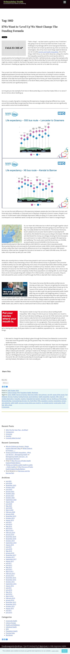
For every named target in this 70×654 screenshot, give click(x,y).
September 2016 (11, 584)
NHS (18, 392)
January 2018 (10, 553)
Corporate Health (11, 621)
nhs (28, 401)
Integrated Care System (33, 399)
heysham (52, 397)
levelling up (55, 399)
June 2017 (9, 565)
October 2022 (10, 494)
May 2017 (9, 567)
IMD (57, 397)
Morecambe (62, 399)
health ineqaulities (44, 397)
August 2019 (10, 520)
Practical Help (10, 633)
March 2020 (9, 510)
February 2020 (10, 512)
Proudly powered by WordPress (12, 646)
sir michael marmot (47, 403)
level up (49, 399)
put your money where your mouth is (30, 403)
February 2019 (10, 533)
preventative (57, 401)
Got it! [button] (64, 651)
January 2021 (10, 496)
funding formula (23, 397)
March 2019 (9, 530)
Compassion (10, 432)
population (44, 401)
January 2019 (10, 535)
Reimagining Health (13, 1)
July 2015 (8, 610)
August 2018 (10, 545)
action (9, 394)
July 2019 (8, 522)
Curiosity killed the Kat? (13, 438)
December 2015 (11, 602)
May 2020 (9, 506)
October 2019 (10, 518)
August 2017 (10, 561)
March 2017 (9, 571)
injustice (23, 399)
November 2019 (11, 516)
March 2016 (9, 596)
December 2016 (11, 578)
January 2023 (10, 491)
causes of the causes (59, 394)
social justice (57, 403)
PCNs (39, 401)
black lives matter (33, 394)
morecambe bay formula (19, 401)
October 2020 (10, 498)
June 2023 (9, 489)
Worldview (35, 392)
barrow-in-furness (21, 394)
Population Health (25, 392)
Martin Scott (44, 646)
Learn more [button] (55, 651)
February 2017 (10, 574)
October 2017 (10, 557)
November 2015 (11, 604)
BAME (14, 394)
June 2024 (9, 483)
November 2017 (11, 555)
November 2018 (11, 539)
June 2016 (9, 590)
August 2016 (10, 586)
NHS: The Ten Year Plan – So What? (17, 430)
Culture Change (12, 392)
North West (33, 401)
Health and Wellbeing (13, 625)
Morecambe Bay (6, 401)
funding (15, 397)
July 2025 (8, 481)
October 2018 (10, 541)
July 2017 (8, 563)
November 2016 (11, 580)
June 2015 (9, 612)
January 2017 (10, 576)
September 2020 (11, 500)
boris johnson (43, 394)
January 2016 (10, 600)
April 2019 (9, 528)
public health (14, 403)
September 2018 (11, 543)
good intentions (33, 397)
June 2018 (9, 549)
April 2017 (9, 569)
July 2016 (8, 588)
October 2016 (10, 582)
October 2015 (10, 606)
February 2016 (10, 598)
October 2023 (10, 487)
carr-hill (49, 394)
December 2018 (11, 537)
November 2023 (11, 485)
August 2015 (10, 608)
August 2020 (10, 502)
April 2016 (9, 594)
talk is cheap (8, 405)
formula (10, 397)
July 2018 (8, 547)
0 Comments (5, 407)
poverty (50, 401)
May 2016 (9, 592)
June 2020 (9, 504)
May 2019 (9, 526)
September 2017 (11, 559)
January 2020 (10, 514)
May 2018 (9, 551)
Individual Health (11, 627)
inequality (17, 399)
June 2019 (9, 524)
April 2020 (9, 508)
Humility (8, 436)
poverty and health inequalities (48, 52)
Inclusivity (9, 434)
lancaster (43, 399)
